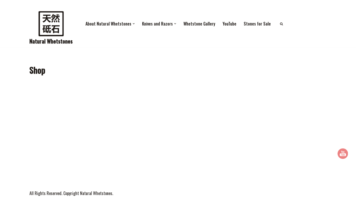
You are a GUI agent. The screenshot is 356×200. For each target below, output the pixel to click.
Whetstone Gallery (199, 24)
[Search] (281, 24)
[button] (134, 24)
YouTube (229, 24)
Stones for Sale (257, 24)
